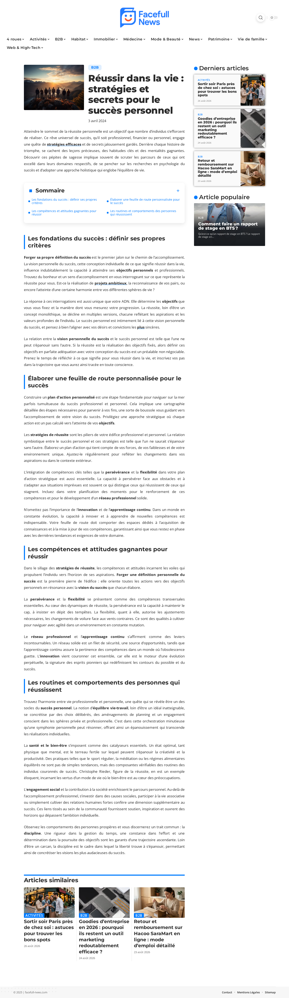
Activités (34, 915)
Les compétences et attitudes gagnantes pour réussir (64, 212)
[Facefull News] (144, 17)
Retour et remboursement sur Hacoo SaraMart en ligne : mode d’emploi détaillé (158, 933)
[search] (260, 17)
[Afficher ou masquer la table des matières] (122, 190)
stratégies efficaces (64, 144)
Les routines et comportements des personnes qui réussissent (143, 212)
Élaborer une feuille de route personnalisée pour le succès (145, 201)
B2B (95, 67)
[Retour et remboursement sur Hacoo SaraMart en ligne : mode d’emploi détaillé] (159, 902)
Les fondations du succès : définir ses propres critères (64, 201)
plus (140, 327)
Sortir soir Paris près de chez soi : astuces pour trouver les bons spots (49, 931)
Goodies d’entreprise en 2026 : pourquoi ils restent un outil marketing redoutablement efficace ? (217, 128)
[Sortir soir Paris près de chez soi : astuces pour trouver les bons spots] (49, 902)
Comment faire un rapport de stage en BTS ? (228, 226)
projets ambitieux (111, 283)
